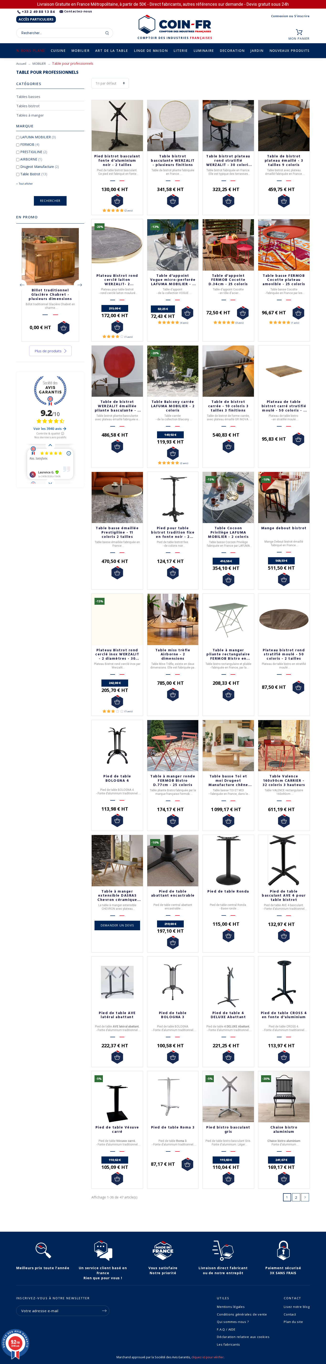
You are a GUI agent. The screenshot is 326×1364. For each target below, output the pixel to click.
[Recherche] (107, 32)
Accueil (21, 63)
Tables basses (28, 96)
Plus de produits (48, 350)
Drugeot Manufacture (39, 166)
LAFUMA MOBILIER (38, 137)
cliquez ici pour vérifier (207, 1357)
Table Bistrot (33, 174)
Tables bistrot (28, 105)
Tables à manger (30, 115)
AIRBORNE (31, 159)
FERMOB (29, 144)
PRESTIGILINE (33, 152)
